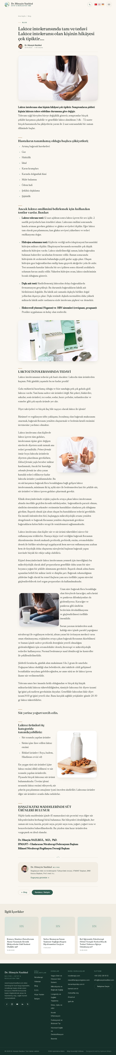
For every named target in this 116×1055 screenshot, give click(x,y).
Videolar (37, 982)
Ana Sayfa (21, 16)
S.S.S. (36, 990)
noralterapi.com (74, 976)
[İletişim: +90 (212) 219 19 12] (89, 4)
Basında (54, 1039)
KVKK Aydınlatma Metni (56, 1051)
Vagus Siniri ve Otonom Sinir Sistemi (56, 979)
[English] (99, 4)
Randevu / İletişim (42, 892)
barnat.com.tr (73, 989)
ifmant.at (71, 997)
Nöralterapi (38, 977)
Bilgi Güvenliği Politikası (75, 1051)
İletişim (37, 999)
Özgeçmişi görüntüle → (40, 878)
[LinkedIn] (22, 1004)
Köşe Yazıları (39, 995)
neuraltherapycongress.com (79, 980)
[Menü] (109, 4)
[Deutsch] (102, 4)
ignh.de (71, 1001)
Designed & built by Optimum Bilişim (98, 1051)
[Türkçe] (95, 4)
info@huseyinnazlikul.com (104, 980)
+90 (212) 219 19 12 (101, 976)
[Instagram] (12, 1004)
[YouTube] (17, 1004)
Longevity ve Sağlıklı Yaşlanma (56, 997)
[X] (27, 1004)
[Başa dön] (110, 1050)
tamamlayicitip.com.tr (76, 984)
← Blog (24, 892)
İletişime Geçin (103, 986)
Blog (29, 16)
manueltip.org (73, 993)
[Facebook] (7, 1004)
